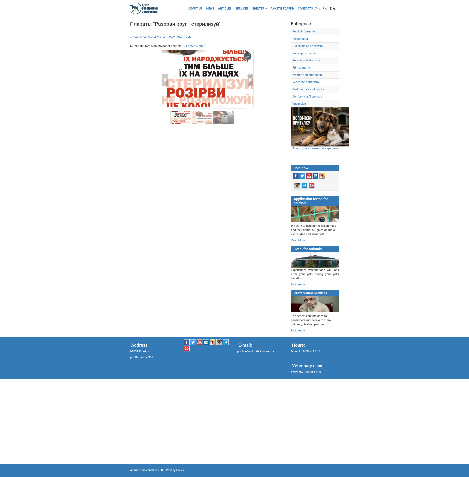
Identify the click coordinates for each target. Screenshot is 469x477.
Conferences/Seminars (307, 96)
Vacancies (299, 103)
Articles (225, 8)
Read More (298, 240)
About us (195, 8)
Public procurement (304, 53)
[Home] (145, 8)
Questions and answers (307, 46)
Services (242, 8)
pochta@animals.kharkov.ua (255, 351)
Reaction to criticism (305, 82)
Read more (298, 284)
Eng (332, 8)
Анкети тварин (282, 8)
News (210, 8)
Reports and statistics (306, 60)
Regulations (300, 39)
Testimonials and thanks (308, 89)
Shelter (258, 8)
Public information (304, 31)
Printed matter (195, 46)
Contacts (305, 8)
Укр (317, 8)
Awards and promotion (307, 75)
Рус (325, 8)
